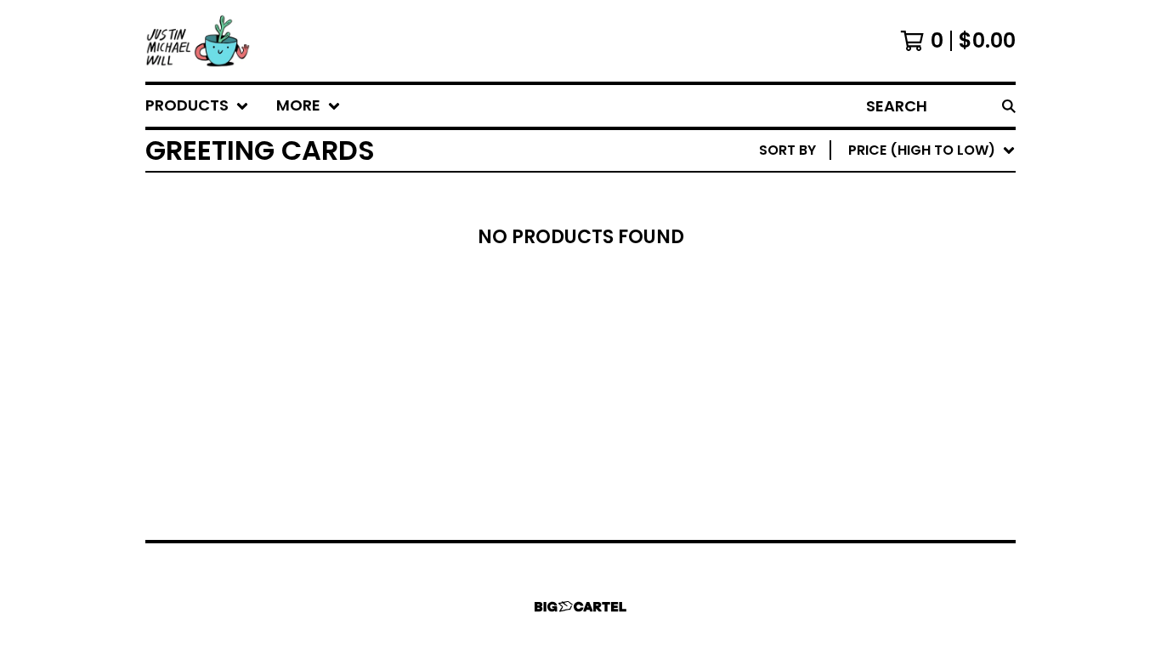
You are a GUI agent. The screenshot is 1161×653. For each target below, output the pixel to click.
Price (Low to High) (897, 385)
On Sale (851, 221)
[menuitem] (197, 106)
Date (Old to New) (892, 357)
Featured (857, 194)
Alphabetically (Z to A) (911, 303)
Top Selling (866, 248)
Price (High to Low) (897, 412)
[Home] (198, 41)
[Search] (1008, 106)
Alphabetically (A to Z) (911, 276)
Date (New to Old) (892, 330)
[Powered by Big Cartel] (580, 606)
